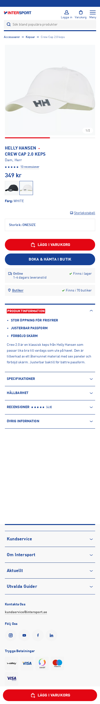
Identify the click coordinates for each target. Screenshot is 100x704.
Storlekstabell (84, 213)
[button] (50, 90)
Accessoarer (12, 37)
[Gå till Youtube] (25, 635)
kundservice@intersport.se (26, 612)
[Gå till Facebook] (39, 635)
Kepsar (30, 37)
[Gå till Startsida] (18, 12)
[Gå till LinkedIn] (52, 635)
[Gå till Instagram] (11, 635)
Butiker (18, 290)
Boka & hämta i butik (50, 259)
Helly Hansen (20, 148)
